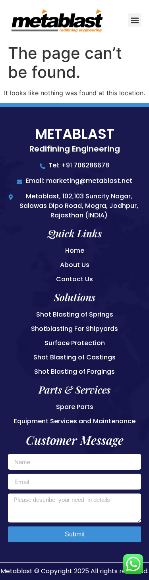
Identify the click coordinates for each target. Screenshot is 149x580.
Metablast (74, 134)
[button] (134, 20)
